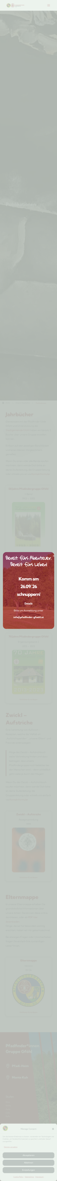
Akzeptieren (28, 1155)
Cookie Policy (18, 1177)
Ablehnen (28, 1162)
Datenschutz (29, 1177)
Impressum (39, 1177)
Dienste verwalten (10, 1147)
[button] (53, 1129)
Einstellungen (28, 1170)
